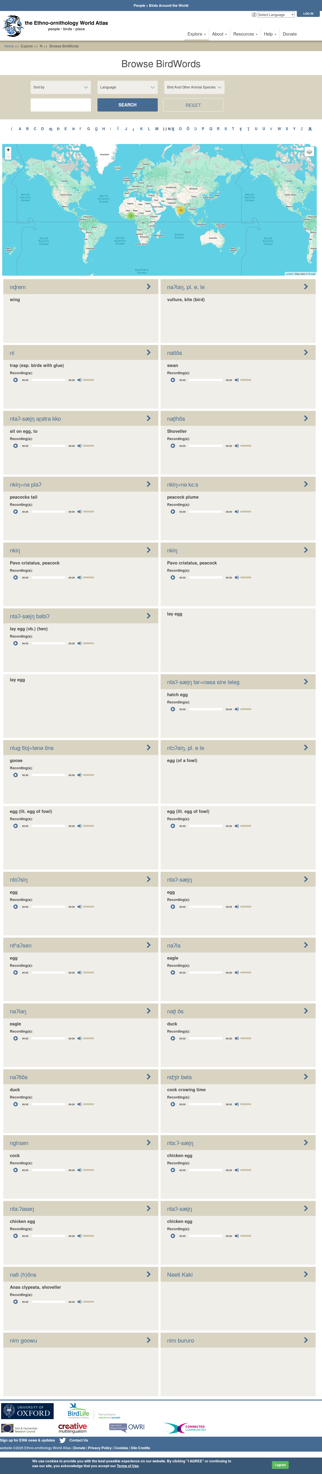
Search (127, 104)
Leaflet (289, 273)
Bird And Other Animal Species (191, 87)
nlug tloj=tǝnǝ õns (32, 747)
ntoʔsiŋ (19, 879)
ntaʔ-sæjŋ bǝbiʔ (30, 616)
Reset (193, 105)
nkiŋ (15, 550)
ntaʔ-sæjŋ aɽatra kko (35, 418)
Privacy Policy (100, 1447)
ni (12, 352)
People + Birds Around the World (161, 5)
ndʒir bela (179, 1077)
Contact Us (78, 1440)
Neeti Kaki (180, 1274)
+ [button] (8, 150)
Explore (195, 34)
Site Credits (140, 1447)
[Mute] (79, 380)
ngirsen (19, 1142)
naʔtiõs (19, 1077)
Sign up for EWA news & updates (27, 1440)
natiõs (174, 352)
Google (312, 273)
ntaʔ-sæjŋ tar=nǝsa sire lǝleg (203, 682)
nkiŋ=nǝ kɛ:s (182, 484)
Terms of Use (128, 1466)
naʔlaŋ (18, 1011)
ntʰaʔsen (21, 945)
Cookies (121, 1447)
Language (108, 87)
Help (269, 34)
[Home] (57, 26)
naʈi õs (175, 1011)
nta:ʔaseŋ (22, 1208)
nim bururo (180, 1340)
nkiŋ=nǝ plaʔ (25, 484)
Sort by (39, 87)
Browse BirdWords (64, 46)
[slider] (89, 379)
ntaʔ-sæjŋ (179, 879)
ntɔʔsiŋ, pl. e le (185, 747)
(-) (165, 128)
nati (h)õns (23, 1274)
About (218, 34)
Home (9, 46)
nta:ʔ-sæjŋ (180, 1142)
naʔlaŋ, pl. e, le (186, 286)
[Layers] (309, 151)
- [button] (8, 156)
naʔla (173, 945)
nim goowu (23, 1340)
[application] (53, 380)
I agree (280, 1465)
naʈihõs (176, 418)
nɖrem (18, 286)
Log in (308, 13)
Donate (290, 34)
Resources (244, 34)
